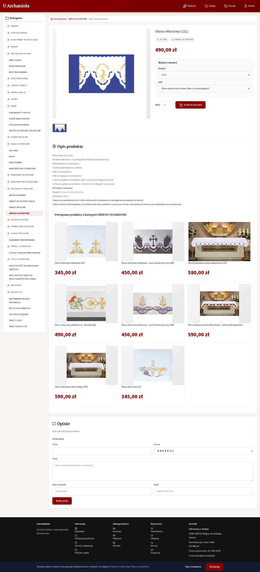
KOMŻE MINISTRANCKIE (19, 118)
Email (156, 484)
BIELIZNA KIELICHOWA (21, 53)
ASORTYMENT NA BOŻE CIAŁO (24, 39)
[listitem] (59, 128)
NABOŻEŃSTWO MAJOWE (22, 174)
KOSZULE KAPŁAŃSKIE (19, 124)
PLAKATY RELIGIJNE (20, 233)
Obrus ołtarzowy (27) (131, 386)
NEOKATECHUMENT (17, 195)
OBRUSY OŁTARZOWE (19, 213)
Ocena (157, 444)
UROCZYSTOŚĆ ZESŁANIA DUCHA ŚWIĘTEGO (23, 267)
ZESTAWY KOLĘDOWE (18, 314)
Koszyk (154, 545)
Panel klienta (157, 531)
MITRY (12, 156)
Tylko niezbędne (193, 566)
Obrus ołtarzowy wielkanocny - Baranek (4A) (75, 325)
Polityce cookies (117, 566)
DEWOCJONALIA (18, 92)
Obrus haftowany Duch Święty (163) (71, 386)
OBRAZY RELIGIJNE (17, 207)
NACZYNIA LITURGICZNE (22, 188)
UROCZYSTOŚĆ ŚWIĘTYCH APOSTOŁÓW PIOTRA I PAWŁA (22, 277)
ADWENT (15, 26)
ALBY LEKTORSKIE (19, 32)
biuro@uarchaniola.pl (205, 555)
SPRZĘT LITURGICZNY (21, 246)
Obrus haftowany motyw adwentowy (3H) (207, 263)
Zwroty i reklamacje (84, 545)
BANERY (14, 46)
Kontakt (117, 545)
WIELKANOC (16, 285)
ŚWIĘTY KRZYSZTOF (18, 326)
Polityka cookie (82, 553)
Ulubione (155, 538)
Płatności (117, 538)
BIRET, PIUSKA (15, 60)
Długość (162, 68)
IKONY (14, 106)
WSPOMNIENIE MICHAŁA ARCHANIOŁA (19, 300)
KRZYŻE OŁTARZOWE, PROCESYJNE (25, 130)
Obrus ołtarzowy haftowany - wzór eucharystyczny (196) (147, 263)
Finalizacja (155, 553)
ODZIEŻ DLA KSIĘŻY (20, 219)
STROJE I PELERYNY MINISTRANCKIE (24, 252)
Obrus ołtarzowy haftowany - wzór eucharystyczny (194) (147, 325)
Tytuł (54, 444)
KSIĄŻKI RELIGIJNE (19, 137)
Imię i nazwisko (59, 484)
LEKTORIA (13, 150)
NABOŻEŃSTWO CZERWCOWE (22, 168)
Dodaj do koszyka (193, 104)
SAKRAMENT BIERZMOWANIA (21, 240)
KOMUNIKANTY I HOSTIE (19, 112)
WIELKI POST (17, 292)
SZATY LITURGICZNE (20, 259)
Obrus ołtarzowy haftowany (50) (70, 263)
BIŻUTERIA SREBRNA (18, 72)
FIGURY (14, 99)
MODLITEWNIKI (15, 162)
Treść (54, 458)
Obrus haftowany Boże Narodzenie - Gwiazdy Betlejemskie (215, 325)
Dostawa (117, 531)
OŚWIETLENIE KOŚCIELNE (22, 226)
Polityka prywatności (84, 538)
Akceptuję (215, 566)
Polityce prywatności (139, 566)
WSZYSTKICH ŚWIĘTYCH (19, 308)
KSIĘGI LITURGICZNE (20, 144)
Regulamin (80, 531)
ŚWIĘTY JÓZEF (15, 320)
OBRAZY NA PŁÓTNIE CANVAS (22, 201)
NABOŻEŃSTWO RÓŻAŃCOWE (24, 181)
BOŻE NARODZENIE (19, 78)
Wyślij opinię (62, 500)
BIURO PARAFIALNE (17, 66)
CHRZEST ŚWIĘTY (19, 85)
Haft (160, 82)
